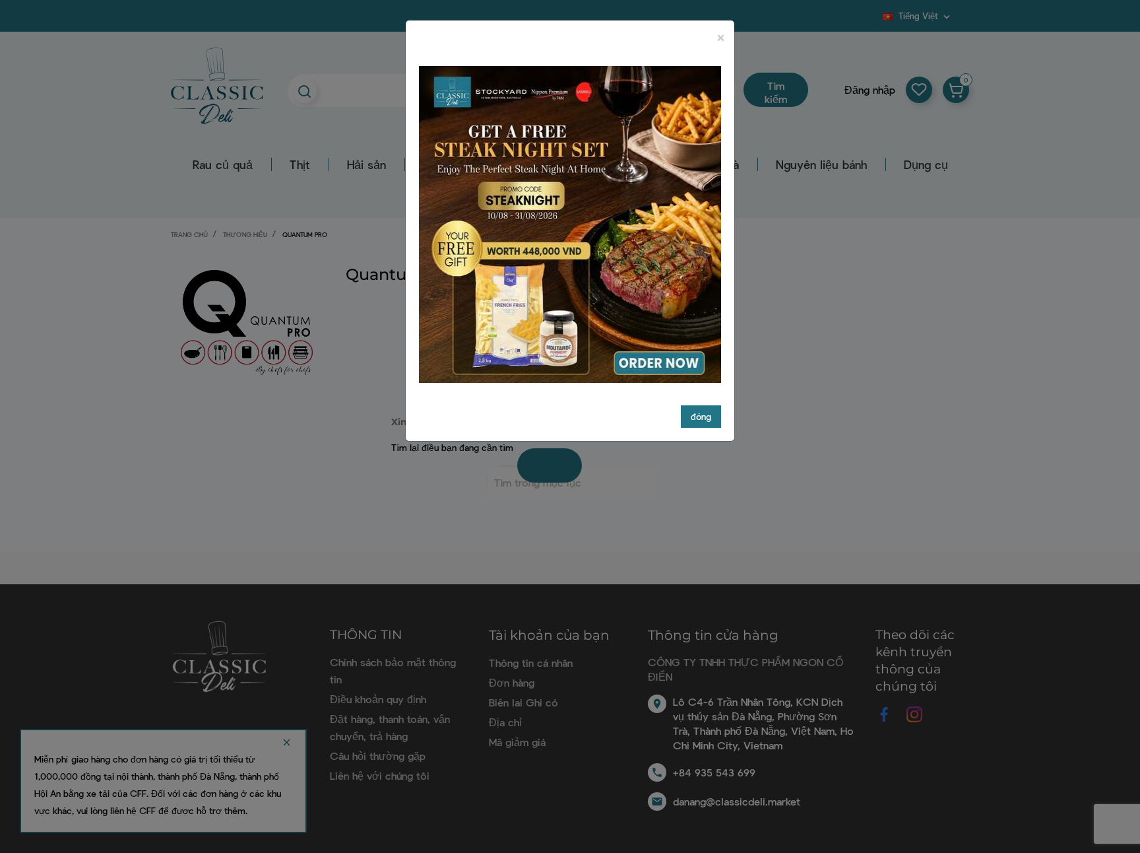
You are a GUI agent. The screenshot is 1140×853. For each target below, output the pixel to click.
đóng (701, 416)
